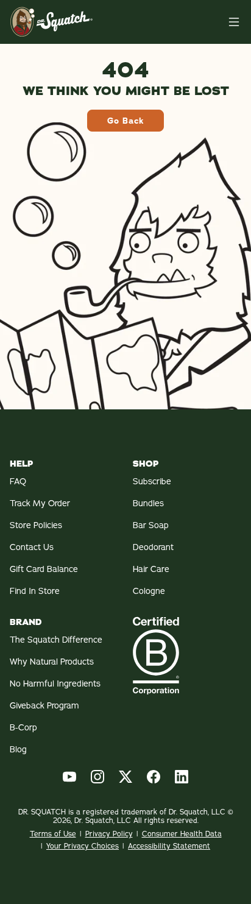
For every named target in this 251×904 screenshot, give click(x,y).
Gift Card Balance (44, 568)
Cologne (149, 590)
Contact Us (32, 547)
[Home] (234, 22)
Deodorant (153, 547)
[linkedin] (181, 776)
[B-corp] (187, 655)
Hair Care (151, 568)
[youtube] (69, 776)
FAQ (18, 481)
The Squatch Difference (56, 639)
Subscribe (152, 481)
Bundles (148, 503)
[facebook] (153, 776)
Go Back (125, 120)
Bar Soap (151, 525)
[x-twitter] (125, 776)
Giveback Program (44, 705)
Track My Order (40, 503)
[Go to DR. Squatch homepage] (51, 21)
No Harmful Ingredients (55, 683)
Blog (18, 749)
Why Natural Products (52, 661)
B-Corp (23, 727)
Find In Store (35, 590)
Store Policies (36, 525)
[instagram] (97, 776)
